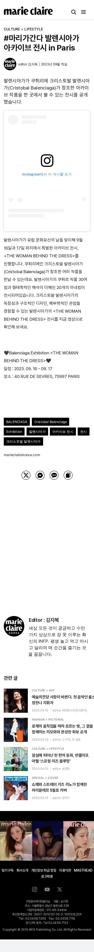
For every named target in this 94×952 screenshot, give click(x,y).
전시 (83, 432)
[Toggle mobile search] (73, 12)
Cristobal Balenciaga (50, 422)
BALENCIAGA (16, 422)
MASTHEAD (83, 870)
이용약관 (65, 870)
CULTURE (12, 29)
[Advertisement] (47, 541)
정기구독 (7, 870)
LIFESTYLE (33, 29)
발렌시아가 (37, 432)
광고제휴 (47, 876)
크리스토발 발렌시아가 (23, 441)
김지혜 (33, 64)
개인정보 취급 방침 (43, 870)
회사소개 (22, 870)
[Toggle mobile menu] (83, 12)
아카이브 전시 (62, 432)
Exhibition (14, 432)
